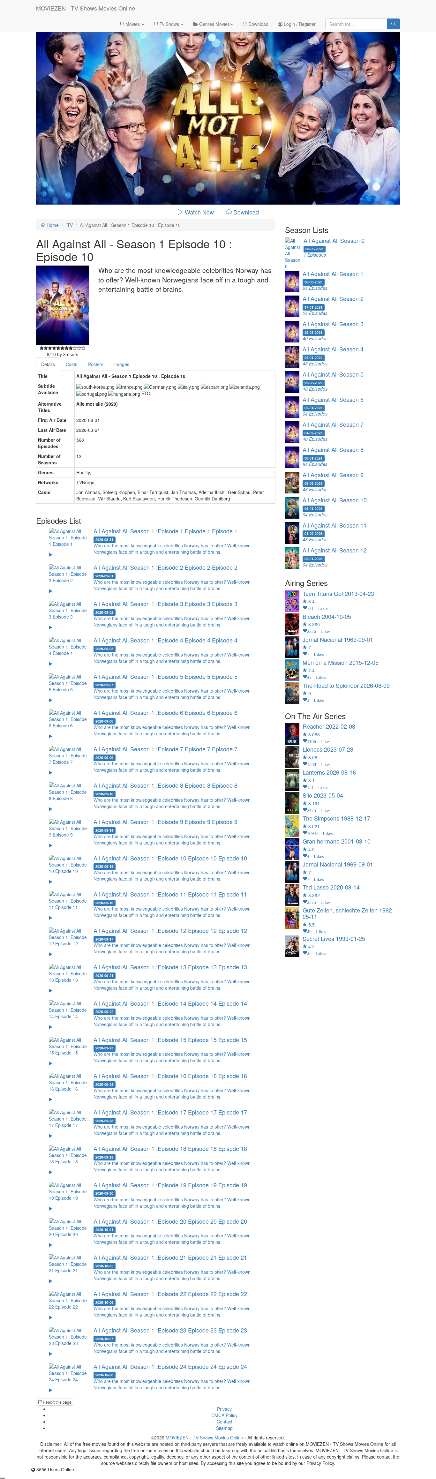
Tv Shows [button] (169, 24)
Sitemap (224, 1428)
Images (121, 364)
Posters (95, 364)
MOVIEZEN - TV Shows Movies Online (85, 8)
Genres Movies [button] (214, 24)
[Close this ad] (2, 1478)
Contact (224, 1421)
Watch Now (199, 212)
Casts (71, 364)
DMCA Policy (224, 1415)
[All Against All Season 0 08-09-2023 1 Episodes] (342, 267)
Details (48, 364)
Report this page (56, 1402)
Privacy (224, 1409)
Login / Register (299, 24)
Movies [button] (132, 24)
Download (257, 24)
